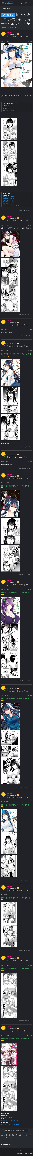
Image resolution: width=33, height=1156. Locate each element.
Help (25, 1153)
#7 (31, 589)
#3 (31, 329)
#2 (31, 225)
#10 (31, 895)
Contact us (20, 1153)
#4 (31, 350)
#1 (31, 41)
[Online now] (5, 35)
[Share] (28, 41)
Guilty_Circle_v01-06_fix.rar (10, 198)
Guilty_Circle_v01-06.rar (9, 197)
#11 (31, 965)
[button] (3, 2)
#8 (31, 695)
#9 (31, 802)
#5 (31, 462)
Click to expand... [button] (16, 205)
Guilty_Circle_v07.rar (8, 200)
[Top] (29, 1153)
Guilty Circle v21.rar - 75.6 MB (9, 1120)
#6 (31, 483)
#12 (31, 1035)
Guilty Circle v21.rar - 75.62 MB (10, 1124)
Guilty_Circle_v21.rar (6, 1117)
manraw (4, 27)
